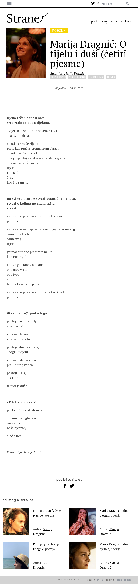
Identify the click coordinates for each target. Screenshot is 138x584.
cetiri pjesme (58, 76)
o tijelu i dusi (96, 76)
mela (100, 579)
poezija (59, 30)
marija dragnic (77, 76)
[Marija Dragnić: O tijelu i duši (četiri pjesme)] (26, 77)
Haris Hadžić (123, 579)
